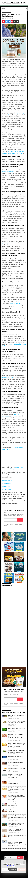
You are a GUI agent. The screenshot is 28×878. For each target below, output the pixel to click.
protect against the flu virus (10, 243)
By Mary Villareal (16, 807)
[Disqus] (14, 607)
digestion (19, 494)
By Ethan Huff (15, 731)
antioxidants (15, 492)
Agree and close (12, 869)
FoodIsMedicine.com (19, 474)
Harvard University (7, 377)
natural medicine (7, 502)
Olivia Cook (12, 18)
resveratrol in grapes (8, 171)
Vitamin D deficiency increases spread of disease (15, 810)
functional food (10, 498)
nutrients (15, 502)
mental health (20, 500)
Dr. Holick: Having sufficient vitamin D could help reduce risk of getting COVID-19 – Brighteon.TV (16, 745)
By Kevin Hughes (16, 747)
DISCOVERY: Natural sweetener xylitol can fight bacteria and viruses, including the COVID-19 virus (15, 737)
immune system (11, 500)
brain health (12, 494)
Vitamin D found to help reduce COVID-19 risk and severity (15, 830)
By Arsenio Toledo (16, 740)
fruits (3, 498)
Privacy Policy (10, 866)
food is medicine (11, 496)
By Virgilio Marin (16, 759)
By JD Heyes (15, 725)
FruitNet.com (6, 486)
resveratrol (15, 503)
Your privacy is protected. (8, 524)
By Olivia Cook (16, 718)
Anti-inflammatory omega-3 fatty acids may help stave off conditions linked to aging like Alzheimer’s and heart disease (16, 797)
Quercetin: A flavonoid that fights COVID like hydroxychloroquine (16, 751)
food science (20, 496)
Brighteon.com (6, 489)
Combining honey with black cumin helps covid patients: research (16, 769)
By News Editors (16, 812)
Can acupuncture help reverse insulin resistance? (15, 763)
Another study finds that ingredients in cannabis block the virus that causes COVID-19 (17, 723)
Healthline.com (6, 483)
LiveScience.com (7, 480)
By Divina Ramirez (16, 838)
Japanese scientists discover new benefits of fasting (16, 804)
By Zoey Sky (15, 792)
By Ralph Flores (16, 765)
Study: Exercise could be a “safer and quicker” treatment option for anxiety (16, 789)
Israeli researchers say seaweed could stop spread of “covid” (16, 824)
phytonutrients (6, 503)
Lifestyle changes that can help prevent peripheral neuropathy (15, 757)
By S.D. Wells (15, 846)
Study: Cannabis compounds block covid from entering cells (16, 729)
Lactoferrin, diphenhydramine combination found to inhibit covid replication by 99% (16, 776)
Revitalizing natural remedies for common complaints (16, 782)
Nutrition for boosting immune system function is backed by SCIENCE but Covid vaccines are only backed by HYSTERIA (17, 843)
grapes (17, 498)
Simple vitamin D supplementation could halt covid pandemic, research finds (17, 817)
